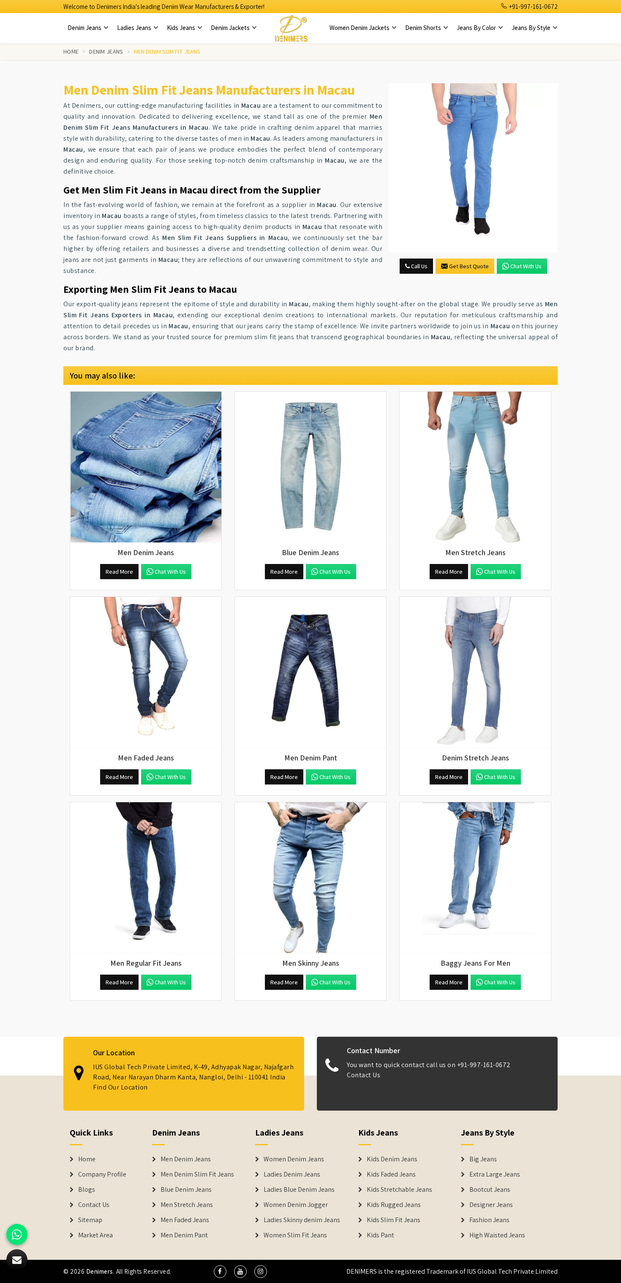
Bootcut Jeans (489, 1189)
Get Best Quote (469, 266)
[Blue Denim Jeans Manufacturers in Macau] (310, 467)
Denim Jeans (85, 28)
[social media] (220, 1271)
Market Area (95, 1235)
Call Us (419, 266)
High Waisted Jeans (497, 1235)
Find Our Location (120, 1087)
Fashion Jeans (489, 1220)
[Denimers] (291, 28)
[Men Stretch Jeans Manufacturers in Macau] (475, 467)
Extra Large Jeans (494, 1174)
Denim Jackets (231, 28)
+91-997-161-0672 (533, 7)
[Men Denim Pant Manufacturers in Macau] (310, 672)
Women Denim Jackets (360, 28)
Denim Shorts (423, 28)
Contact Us (363, 1075)
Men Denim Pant (184, 1235)
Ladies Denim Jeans (292, 1174)
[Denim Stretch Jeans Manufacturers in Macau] (475, 672)
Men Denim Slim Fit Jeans (197, 1174)
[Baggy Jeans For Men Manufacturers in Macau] (475, 877)
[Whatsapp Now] (16, 1234)
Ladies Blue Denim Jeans (299, 1189)
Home (71, 51)
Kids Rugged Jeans (394, 1204)
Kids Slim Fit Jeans (393, 1220)
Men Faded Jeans (185, 1220)
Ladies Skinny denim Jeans (302, 1220)
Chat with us (526, 266)
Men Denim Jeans (186, 1159)
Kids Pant (380, 1235)
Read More (119, 571)
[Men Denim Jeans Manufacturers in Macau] (145, 467)
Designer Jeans (491, 1204)
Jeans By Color (477, 28)
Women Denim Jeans (294, 1159)
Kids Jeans (181, 28)
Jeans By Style (532, 28)
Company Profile (102, 1174)
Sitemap (90, 1220)
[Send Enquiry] (473, 167)
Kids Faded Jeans (391, 1174)
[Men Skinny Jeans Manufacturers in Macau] (310, 877)
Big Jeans (483, 1159)
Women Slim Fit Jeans (295, 1235)
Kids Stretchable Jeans (399, 1189)
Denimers (99, 1271)
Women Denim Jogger (296, 1204)
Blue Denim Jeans (186, 1189)
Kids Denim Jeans (392, 1159)
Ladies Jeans (135, 28)
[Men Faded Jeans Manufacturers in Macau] (145, 672)
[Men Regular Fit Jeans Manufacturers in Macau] (145, 877)
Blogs (86, 1189)
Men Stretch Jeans (187, 1204)
